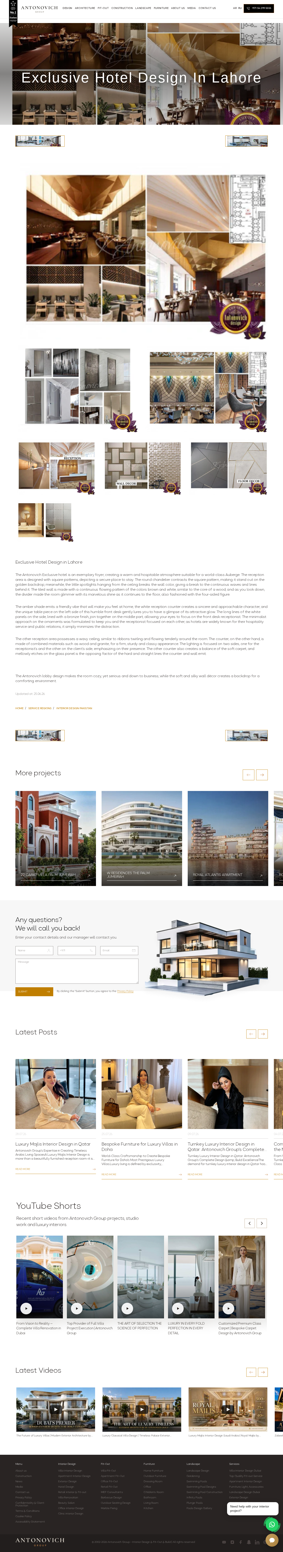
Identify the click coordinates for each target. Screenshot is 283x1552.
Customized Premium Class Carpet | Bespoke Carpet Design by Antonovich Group (240, 1328)
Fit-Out (105, 1464)
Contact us (22, 1492)
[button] (248, 775)
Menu (18, 1464)
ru (240, 8)
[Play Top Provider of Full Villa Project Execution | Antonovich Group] (90, 1277)
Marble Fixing (109, 1508)
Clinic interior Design (70, 1513)
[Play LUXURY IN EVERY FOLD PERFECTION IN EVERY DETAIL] (191, 1277)
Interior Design (67, 1464)
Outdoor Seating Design (116, 1503)
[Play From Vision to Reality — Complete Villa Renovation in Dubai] (39, 1277)
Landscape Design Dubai (244, 1492)
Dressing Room (153, 1481)
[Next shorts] (262, 1223)
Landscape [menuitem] (143, 8)
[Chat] (272, 1540)
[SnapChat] (249, 1542)
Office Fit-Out (109, 1481)
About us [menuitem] (178, 8)
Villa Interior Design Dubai (245, 1471)
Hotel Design (66, 1487)
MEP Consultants (112, 1492)
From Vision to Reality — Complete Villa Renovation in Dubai (38, 1328)
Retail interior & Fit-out (72, 1492)
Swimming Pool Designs (201, 1487)
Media (19, 1487)
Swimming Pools (197, 1481)
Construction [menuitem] (122, 8)
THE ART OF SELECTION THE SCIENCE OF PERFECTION (139, 1326)
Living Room (151, 1503)
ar (235, 8)
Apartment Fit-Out (113, 1476)
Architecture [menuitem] (85, 8)
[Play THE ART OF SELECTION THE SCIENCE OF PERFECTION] (140, 1277)
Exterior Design (67, 1481)
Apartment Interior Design (74, 1476)
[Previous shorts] (250, 1223)
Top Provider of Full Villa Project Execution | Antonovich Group (90, 1328)
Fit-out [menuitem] (103, 8)
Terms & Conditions (27, 1511)
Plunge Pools (195, 1503)
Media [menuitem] (191, 8)
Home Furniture (153, 1471)
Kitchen (148, 1508)
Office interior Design (71, 1508)
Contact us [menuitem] (207, 8)
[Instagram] (232, 1542)
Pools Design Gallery (199, 1508)
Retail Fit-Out (109, 1487)
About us (21, 1471)
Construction (23, 1476)
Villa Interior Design (70, 1471)
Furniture (149, 1464)
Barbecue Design (111, 1497)
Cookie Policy (23, 1516)
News (18, 1481)
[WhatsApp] (272, 1524)
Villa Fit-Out (108, 1471)
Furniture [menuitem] (161, 8)
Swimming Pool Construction (205, 1492)
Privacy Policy (125, 991)
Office (147, 1487)
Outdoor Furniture (155, 1476)
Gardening (193, 1476)
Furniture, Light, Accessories (246, 1487)
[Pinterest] (265, 1542)
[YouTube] (224, 1542)
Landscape (193, 1464)
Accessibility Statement (30, 1521)
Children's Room (154, 1492)
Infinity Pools (194, 1497)
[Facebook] (240, 1542)
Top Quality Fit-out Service (245, 1476)
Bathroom (150, 1497)
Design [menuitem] (67, 8)
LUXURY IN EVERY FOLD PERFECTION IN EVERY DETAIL (186, 1328)
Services (234, 1464)
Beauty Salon (66, 1503)
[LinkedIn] (257, 1542)
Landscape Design (198, 1471)
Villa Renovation (68, 1497)
